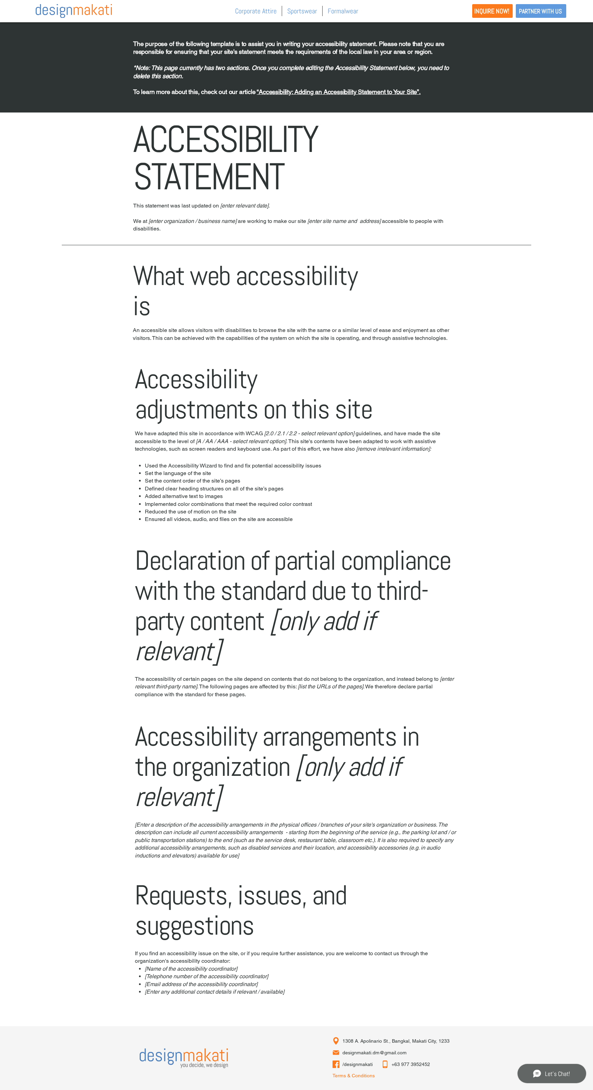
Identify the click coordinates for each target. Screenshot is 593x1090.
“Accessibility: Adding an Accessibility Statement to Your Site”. (338, 91)
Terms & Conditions (354, 1075)
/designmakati (357, 1064)
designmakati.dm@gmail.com (374, 1052)
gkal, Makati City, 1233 (425, 1041)
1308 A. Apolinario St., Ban (371, 1041)
